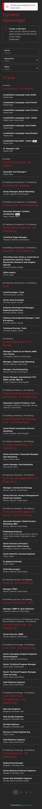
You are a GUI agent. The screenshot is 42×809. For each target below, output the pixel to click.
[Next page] (30, 792)
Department (9, 58)
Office (6, 67)
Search (7, 50)
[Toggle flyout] (37, 60)
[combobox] (4, 61)
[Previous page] (11, 792)
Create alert (14, 39)
